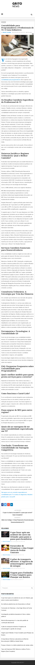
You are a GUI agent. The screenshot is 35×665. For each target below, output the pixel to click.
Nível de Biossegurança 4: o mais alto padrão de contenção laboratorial (14, 621)
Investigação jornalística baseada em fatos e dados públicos (15, 615)
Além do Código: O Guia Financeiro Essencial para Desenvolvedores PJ (17, 521)
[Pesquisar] (32, 588)
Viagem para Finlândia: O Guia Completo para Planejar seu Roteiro (21, 574)
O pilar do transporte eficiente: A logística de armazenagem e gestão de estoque (21, 562)
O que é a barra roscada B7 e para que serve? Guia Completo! (17, 514)
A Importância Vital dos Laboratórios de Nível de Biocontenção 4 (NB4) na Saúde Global (14, 640)
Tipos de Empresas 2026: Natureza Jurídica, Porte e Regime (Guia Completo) (15, 650)
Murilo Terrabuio (6, 541)
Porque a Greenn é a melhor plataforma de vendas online (17, 645)
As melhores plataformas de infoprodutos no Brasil (15, 604)
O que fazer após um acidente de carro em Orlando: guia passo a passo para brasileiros (21, 535)
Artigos (3, 22)
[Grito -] (17, 5)
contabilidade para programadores (10, 79)
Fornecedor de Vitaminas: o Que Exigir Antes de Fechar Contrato (22, 549)
